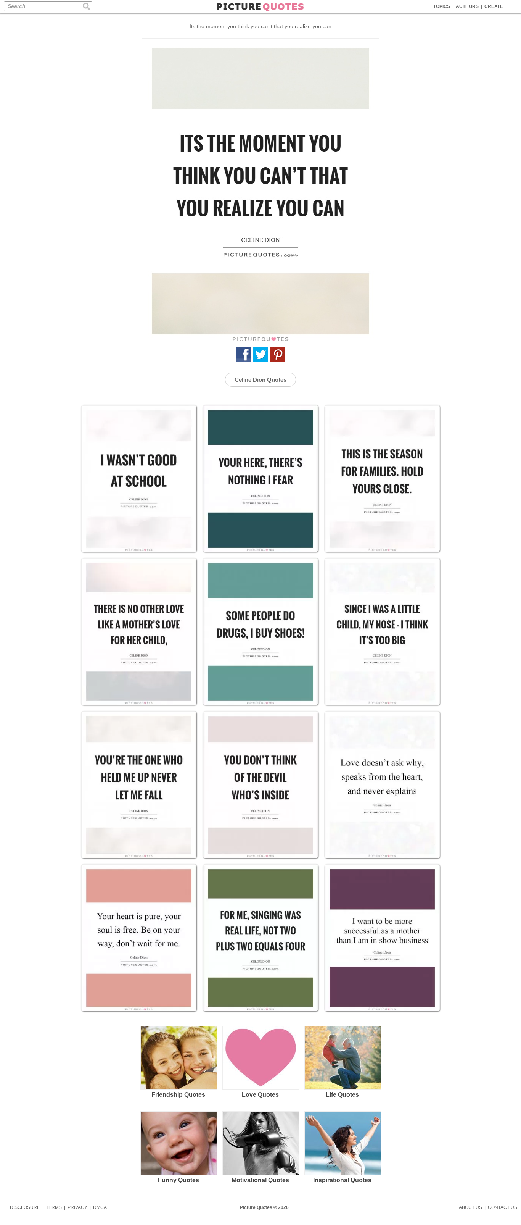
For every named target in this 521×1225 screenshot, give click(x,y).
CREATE (493, 6)
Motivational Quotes (260, 1180)
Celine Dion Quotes (260, 379)
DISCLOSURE (25, 1207)
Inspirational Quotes (342, 1180)
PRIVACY (77, 1207)
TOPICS (441, 6)
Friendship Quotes (178, 1094)
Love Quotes (260, 1094)
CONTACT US (502, 1207)
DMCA (100, 1207)
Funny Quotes (178, 1180)
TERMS (54, 1207)
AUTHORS (467, 6)
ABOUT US (470, 1207)
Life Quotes (342, 1094)
